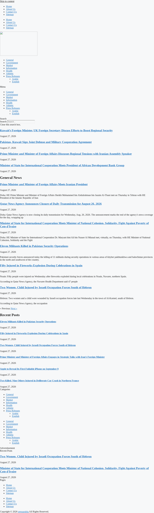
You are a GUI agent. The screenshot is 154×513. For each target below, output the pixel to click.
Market (9, 65)
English (15, 81)
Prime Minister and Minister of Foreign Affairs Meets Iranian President (44, 184)
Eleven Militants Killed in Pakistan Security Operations (34, 246)
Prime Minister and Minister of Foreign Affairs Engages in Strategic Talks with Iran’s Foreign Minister (52, 357)
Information (11, 68)
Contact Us (11, 12)
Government (12, 62)
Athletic (10, 73)
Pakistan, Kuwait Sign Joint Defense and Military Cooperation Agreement (46, 142)
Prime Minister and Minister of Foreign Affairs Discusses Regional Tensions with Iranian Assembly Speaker (66, 153)
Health (9, 71)
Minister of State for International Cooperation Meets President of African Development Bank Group (62, 165)
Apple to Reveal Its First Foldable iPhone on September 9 (29, 369)
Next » (14, 308)
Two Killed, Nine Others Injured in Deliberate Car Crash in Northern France (39, 380)
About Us (10, 9)
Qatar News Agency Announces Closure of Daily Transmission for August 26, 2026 (51, 203)
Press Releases (13, 76)
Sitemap (10, 14)
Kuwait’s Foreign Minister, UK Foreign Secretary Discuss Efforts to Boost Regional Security (56, 130)
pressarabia (23, 511)
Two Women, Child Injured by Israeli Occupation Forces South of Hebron (46, 287)
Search (3, 121)
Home (9, 6)
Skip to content (7, 1)
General (10, 60)
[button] (77, 87)
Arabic (15, 79)
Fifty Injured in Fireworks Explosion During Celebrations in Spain (41, 265)
